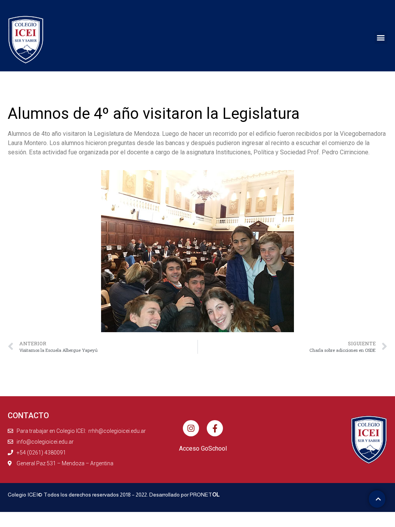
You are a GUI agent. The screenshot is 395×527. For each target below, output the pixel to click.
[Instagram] (191, 428)
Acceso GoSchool (203, 448)
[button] (381, 37)
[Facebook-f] (215, 428)
